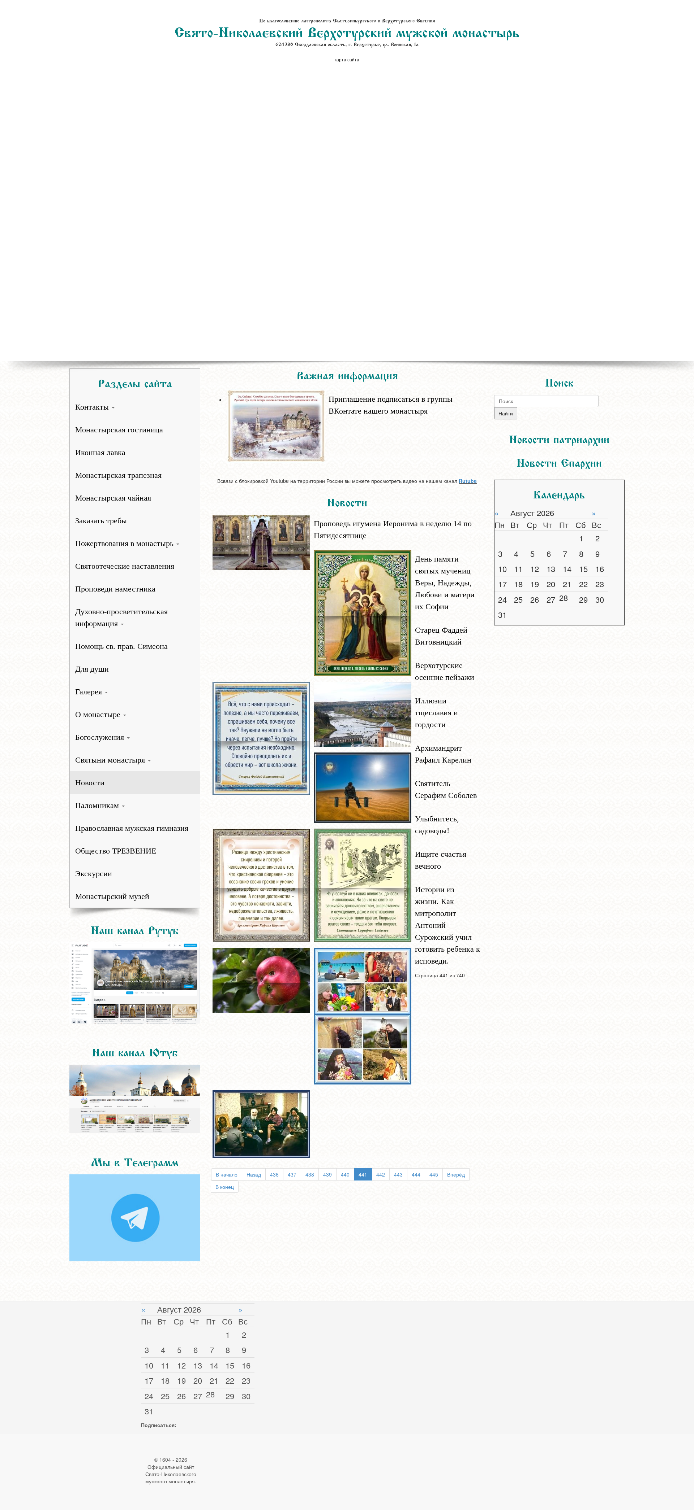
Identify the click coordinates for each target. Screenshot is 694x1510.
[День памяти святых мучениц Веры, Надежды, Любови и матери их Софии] (362, 612)
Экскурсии (93, 873)
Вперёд (456, 1174)
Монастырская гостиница (119, 429)
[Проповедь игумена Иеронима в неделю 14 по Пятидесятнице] (261, 541)
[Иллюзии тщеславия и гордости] (362, 786)
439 (327, 1174)
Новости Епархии (559, 461)
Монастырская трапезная (118, 475)
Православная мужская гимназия (131, 828)
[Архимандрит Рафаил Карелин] (261, 884)
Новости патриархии (559, 438)
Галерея (89, 691)
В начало (226, 1174)
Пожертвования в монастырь (125, 543)
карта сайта (347, 59)
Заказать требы (101, 520)
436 (274, 1174)
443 (398, 1174)
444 (416, 1174)
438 (309, 1174)
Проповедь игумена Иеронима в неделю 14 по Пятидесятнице (393, 529)
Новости (89, 782)
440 (345, 1174)
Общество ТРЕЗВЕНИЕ (115, 850)
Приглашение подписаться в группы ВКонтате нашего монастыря (391, 404)
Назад (254, 1174)
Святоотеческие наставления (124, 566)
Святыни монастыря (111, 759)
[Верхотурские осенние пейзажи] (362, 713)
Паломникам (98, 805)
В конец (224, 1186)
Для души (92, 668)
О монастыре (99, 714)
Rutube (468, 480)
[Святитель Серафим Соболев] (362, 884)
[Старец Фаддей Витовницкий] (261, 737)
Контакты (93, 406)
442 (380, 1174)
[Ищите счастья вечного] (362, 1015)
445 (433, 1174)
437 (292, 1174)
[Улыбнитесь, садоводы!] (261, 979)
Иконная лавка (100, 452)
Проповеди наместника (115, 588)
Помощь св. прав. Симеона (121, 646)
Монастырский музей (112, 896)
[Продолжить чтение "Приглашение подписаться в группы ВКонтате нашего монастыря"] (354, 389)
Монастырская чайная (113, 497)
